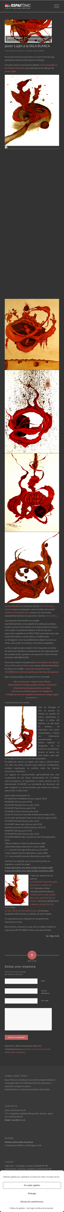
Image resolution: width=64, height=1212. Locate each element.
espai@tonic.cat (17, 1120)
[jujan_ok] (28, 31)
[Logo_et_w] (26, 6)
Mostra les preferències (32, 1201)
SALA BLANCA (38, 51)
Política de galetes (17, 1208)
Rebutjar (32, 1193)
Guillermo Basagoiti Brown (17, 612)
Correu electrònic (45, 992)
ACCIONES (9, 672)
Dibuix (30, 51)
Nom (43, 981)
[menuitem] (55, 6)
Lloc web (44, 1000)
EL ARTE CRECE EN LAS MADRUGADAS (21, 910)
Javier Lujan (28, 665)
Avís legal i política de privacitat (39, 1208)
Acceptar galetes (32, 1185)
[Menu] (55, 6)
